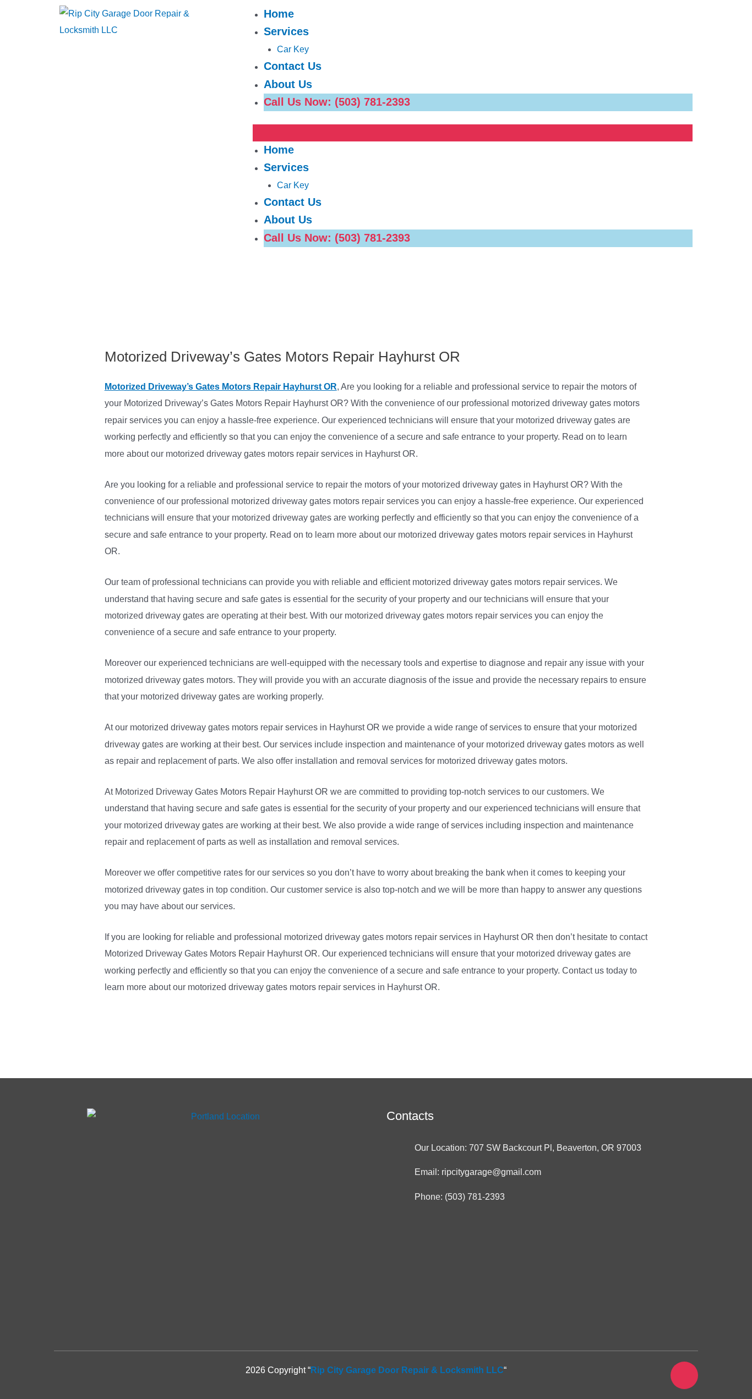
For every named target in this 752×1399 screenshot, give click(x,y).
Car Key (293, 49)
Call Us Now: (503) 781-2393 (337, 102)
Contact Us (292, 66)
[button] (473, 132)
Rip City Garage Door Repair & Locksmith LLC (407, 1370)
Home (279, 14)
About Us (288, 84)
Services (286, 31)
